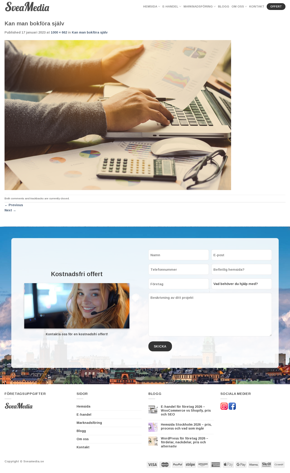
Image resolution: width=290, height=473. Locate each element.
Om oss (238, 6)
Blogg (223, 6)
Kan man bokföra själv (90, 32)
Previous (14, 205)
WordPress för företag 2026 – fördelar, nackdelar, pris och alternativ (184, 442)
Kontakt (256, 6)
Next (10, 210)
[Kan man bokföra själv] (118, 115)
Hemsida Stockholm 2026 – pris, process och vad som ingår (186, 426)
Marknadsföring (198, 6)
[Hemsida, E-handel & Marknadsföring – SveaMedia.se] (27, 6)
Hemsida (150, 6)
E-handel (170, 6)
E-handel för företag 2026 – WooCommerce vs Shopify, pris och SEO (186, 410)
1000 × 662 (59, 32)
